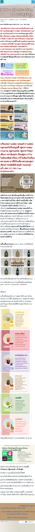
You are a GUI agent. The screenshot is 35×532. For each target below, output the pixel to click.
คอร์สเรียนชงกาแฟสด (13, 19)
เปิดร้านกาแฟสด (3, 19)
